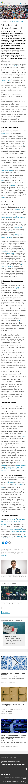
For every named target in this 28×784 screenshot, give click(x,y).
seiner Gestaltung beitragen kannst (15, 529)
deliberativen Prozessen (7, 170)
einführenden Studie (19, 209)
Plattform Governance (10, 636)
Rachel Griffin (19, 287)
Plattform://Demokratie (20, 465)
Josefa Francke (15, 486)
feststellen (4, 449)
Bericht (22, 312)
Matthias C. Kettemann (17, 484)
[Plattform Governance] (14, 628)
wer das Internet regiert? (18, 528)
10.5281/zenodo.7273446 (17, 21)
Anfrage (22, 145)
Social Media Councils (18, 227)
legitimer (3, 197)
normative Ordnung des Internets (17, 523)
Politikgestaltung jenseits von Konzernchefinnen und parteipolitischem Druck (12, 235)
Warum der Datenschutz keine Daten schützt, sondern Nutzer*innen (12, 705)
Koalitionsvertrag (5, 133)
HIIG (5, 467)
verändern (3, 524)
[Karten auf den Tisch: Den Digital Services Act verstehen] (14, 663)
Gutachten (23, 436)
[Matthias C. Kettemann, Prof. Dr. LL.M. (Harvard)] (14, 566)
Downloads (7, 777)
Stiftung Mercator (9, 482)
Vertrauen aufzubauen (19, 217)
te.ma (19, 479)
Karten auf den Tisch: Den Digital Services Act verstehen (13, 673)
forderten (5, 116)
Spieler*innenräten (6, 174)
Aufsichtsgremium (17, 164)
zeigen (19, 320)
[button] (3, 542)
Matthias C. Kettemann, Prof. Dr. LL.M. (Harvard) (13, 575)
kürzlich (16, 288)
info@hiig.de (4, 555)
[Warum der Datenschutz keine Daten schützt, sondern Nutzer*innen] (14, 694)
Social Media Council (6, 231)
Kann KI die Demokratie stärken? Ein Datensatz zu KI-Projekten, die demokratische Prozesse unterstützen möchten (13, 737)
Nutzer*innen (11, 185)
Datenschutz (17, 777)
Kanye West (10, 266)
